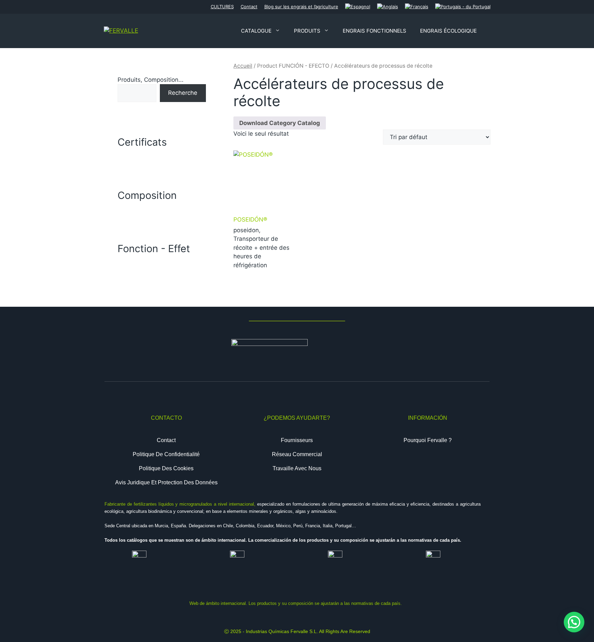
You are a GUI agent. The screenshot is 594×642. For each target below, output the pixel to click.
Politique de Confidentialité (166, 454)
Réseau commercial (297, 454)
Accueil (242, 66)
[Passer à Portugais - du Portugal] (463, 6)
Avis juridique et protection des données (166, 482)
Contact (249, 6)
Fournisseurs (297, 440)
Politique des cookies (166, 468)
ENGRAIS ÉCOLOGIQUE (448, 30)
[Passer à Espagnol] (357, 6)
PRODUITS (307, 30)
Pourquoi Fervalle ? (428, 440)
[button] (574, 622)
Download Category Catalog (279, 123)
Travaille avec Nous (297, 468)
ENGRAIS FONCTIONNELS (374, 30)
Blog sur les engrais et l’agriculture (301, 6)
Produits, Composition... (151, 79)
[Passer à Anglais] (387, 6)
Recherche (182, 92)
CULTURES (222, 6)
